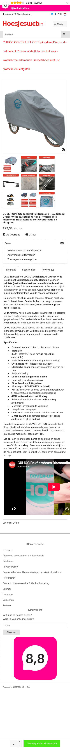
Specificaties (29, 269)
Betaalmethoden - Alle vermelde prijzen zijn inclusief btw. (32, 572)
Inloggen (8, 14)
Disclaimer (8, 561)
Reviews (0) (48, 269)
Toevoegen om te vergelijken (22, 259)
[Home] (23, 24)
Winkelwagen (24, 14)
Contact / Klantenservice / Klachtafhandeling (26, 583)
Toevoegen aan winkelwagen (42, 743)
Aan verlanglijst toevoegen (21, 255)
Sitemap (7, 589)
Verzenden (8, 600)
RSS (28, 687)
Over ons (7, 550)
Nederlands (65, 14)
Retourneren (9, 577)
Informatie (11, 269)
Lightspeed (18, 687)
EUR (60, 14)
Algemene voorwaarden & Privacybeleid (23, 555)
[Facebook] (55, 14)
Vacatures (8, 594)
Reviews (7, 605)
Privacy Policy (10, 566)
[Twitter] (52, 14)
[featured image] (35, 658)
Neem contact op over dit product (25, 250)
